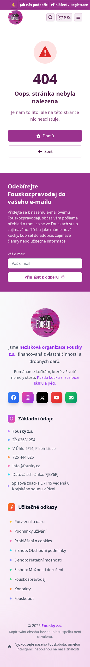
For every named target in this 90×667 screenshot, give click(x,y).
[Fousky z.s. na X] (42, 397)
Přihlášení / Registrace (69, 4)
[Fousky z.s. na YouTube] (56, 397)
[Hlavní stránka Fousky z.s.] (15, 17)
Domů (48, 135)
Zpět (48, 151)
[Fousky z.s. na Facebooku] (13, 397)
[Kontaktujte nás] (71, 397)
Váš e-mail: (16, 254)
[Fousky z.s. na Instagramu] (28, 397)
